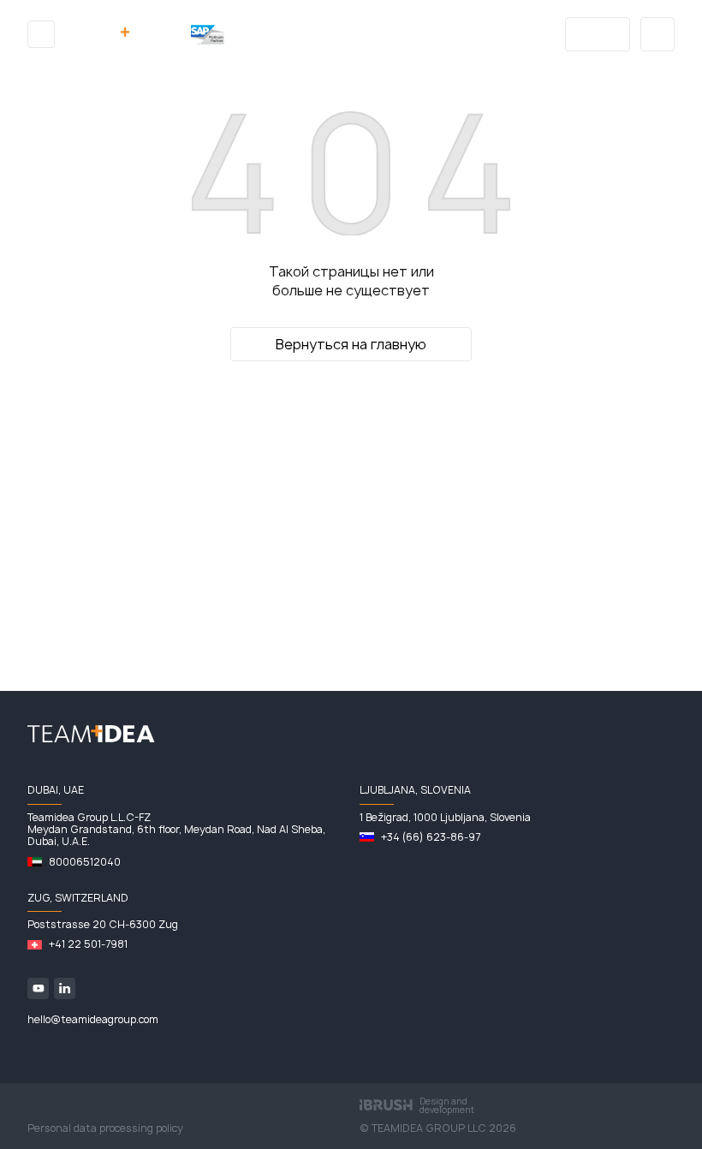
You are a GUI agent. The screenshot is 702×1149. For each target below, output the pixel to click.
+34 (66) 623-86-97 (430, 837)
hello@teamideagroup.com (92, 1020)
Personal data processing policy (105, 1128)
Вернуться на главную (351, 344)
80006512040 (85, 862)
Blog (598, 34)
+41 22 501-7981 (88, 944)
